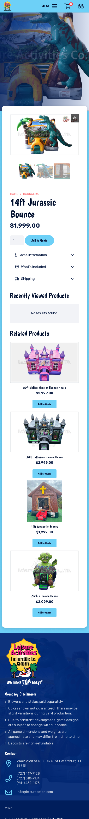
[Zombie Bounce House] (44, 553)
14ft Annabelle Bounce (44, 527)
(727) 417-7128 (28, 773)
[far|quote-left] (82, 5)
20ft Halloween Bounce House (44, 457)
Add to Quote (39, 240)
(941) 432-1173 (28, 783)
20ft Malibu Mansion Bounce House (44, 388)
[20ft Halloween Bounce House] (44, 414)
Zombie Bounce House (44, 596)
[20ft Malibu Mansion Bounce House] (44, 344)
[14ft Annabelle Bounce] (44, 483)
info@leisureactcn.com (35, 792)
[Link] (7, 6)
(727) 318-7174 (28, 778)
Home (14, 194)
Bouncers (31, 194)
